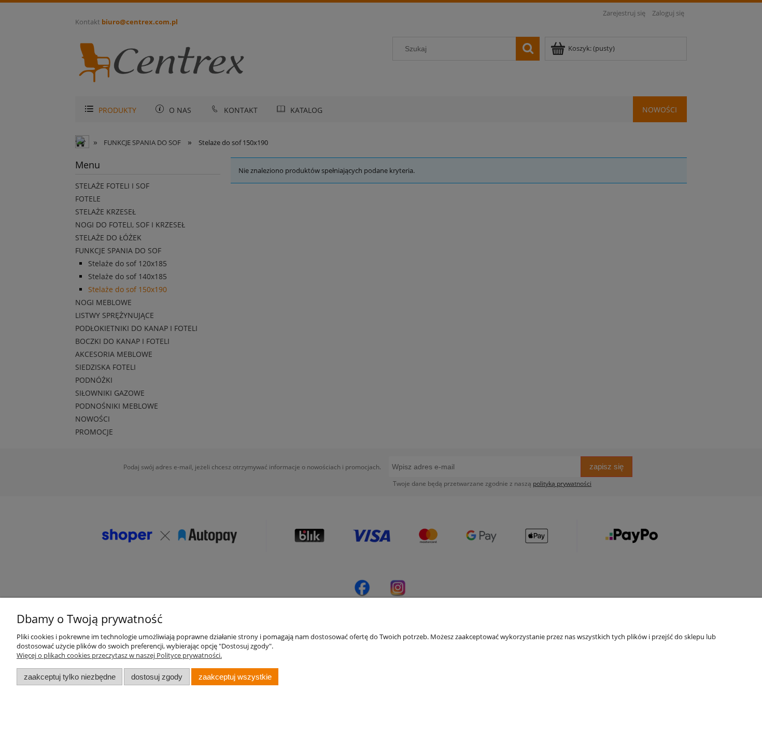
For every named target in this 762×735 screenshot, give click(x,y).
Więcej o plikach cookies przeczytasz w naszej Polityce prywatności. (119, 655)
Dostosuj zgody (156, 676)
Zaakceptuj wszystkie (235, 676)
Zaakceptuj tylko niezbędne (70, 676)
